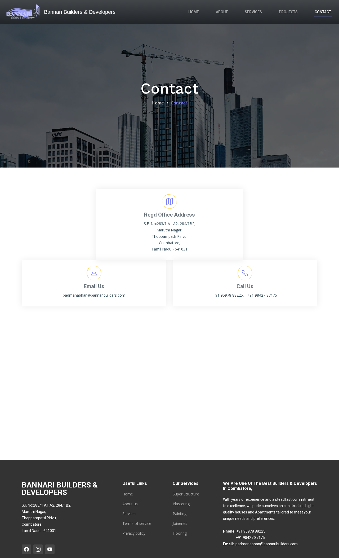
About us (130, 504)
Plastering (181, 504)
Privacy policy (133, 533)
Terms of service (136, 523)
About (222, 12)
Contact (323, 12)
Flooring (180, 533)
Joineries (180, 523)
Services (253, 12)
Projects (288, 12)
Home (193, 12)
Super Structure (186, 494)
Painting (179, 514)
